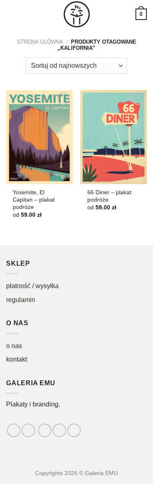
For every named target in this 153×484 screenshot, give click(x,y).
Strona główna (40, 42)
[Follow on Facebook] (13, 430)
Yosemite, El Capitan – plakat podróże (34, 199)
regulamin (20, 299)
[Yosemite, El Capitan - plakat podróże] (39, 137)
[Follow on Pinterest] (74, 430)
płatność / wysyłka (32, 285)
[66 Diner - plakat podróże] (113, 137)
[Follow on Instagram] (28, 430)
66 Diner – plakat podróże (109, 196)
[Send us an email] (59, 430)
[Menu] (11, 14)
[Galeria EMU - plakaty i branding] (77, 14)
